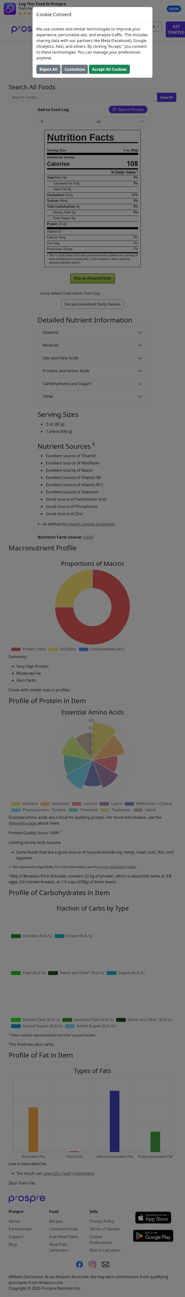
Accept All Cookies (109, 69)
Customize (75, 69)
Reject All (48, 69)
